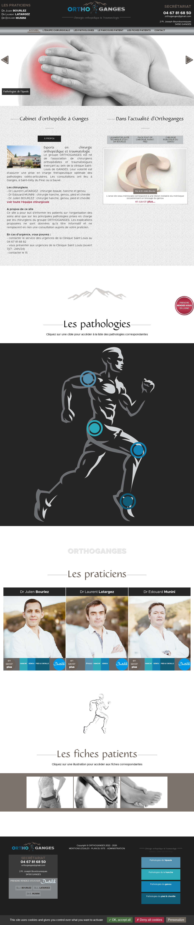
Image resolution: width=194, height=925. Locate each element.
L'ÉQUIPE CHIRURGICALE (56, 30)
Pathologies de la (161, 872)
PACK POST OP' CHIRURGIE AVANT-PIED (145, 140)
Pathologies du (160, 884)
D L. (42, 888)
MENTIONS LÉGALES (79, 849)
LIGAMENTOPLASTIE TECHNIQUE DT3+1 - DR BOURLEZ (119, 140)
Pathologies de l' (161, 860)
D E (14, 18)
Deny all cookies (150, 919)
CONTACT (159, 30)
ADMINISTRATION (116, 849)
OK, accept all (121, 919)
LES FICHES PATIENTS (139, 30)
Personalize (176, 919)
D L (16, 14)
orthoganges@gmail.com (178, 16)
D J (14, 10)
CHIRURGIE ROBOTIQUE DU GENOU (170, 140)
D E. (33, 894)
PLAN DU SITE (98, 849)
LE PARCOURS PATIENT (110, 30)
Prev (5, 60)
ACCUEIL (34, 30)
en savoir (145, 201)
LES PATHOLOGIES (84, 30)
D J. (23, 888)
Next (189, 60)
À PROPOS (49, 139)
